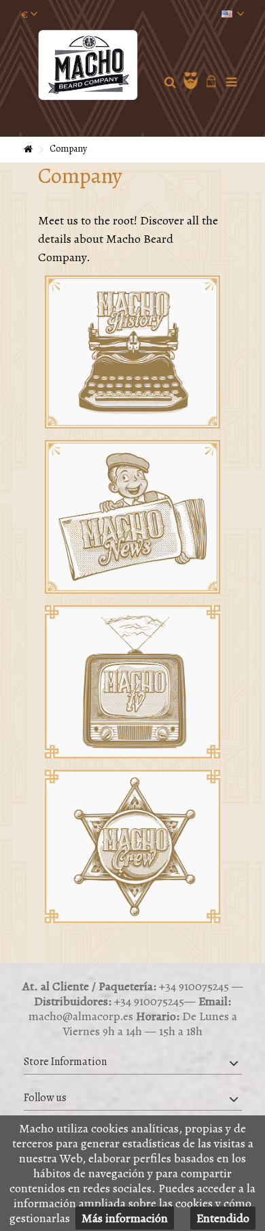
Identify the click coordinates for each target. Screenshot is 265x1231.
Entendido (222, 1218)
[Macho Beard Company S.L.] (89, 65)
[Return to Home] (28, 149)
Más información (125, 1218)
